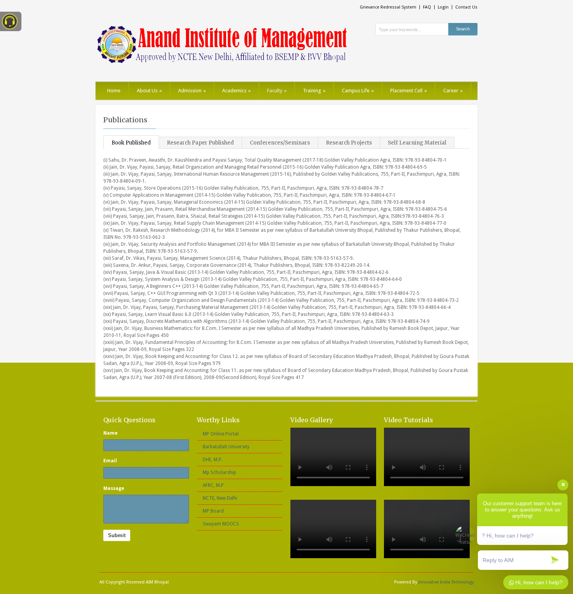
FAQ (427, 7)
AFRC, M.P (213, 485)
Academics (236, 90)
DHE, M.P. (212, 459)
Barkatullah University (226, 446)
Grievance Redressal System (388, 7)
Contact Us (466, 7)
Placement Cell (408, 90)
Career (453, 90)
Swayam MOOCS (221, 524)
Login (443, 7)
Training (314, 90)
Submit (117, 535)
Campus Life (358, 90)
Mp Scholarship (219, 472)
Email (110, 461)
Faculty (276, 90)
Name (110, 433)
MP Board (213, 511)
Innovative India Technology (446, 582)
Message (113, 488)
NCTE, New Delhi (220, 498)
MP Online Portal (221, 434)
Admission (192, 90)
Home (113, 90)
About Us (149, 90)
